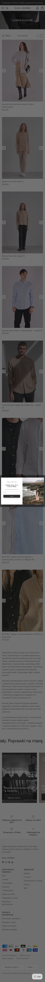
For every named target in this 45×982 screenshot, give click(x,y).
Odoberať (11, 496)
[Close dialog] (43, 479)
